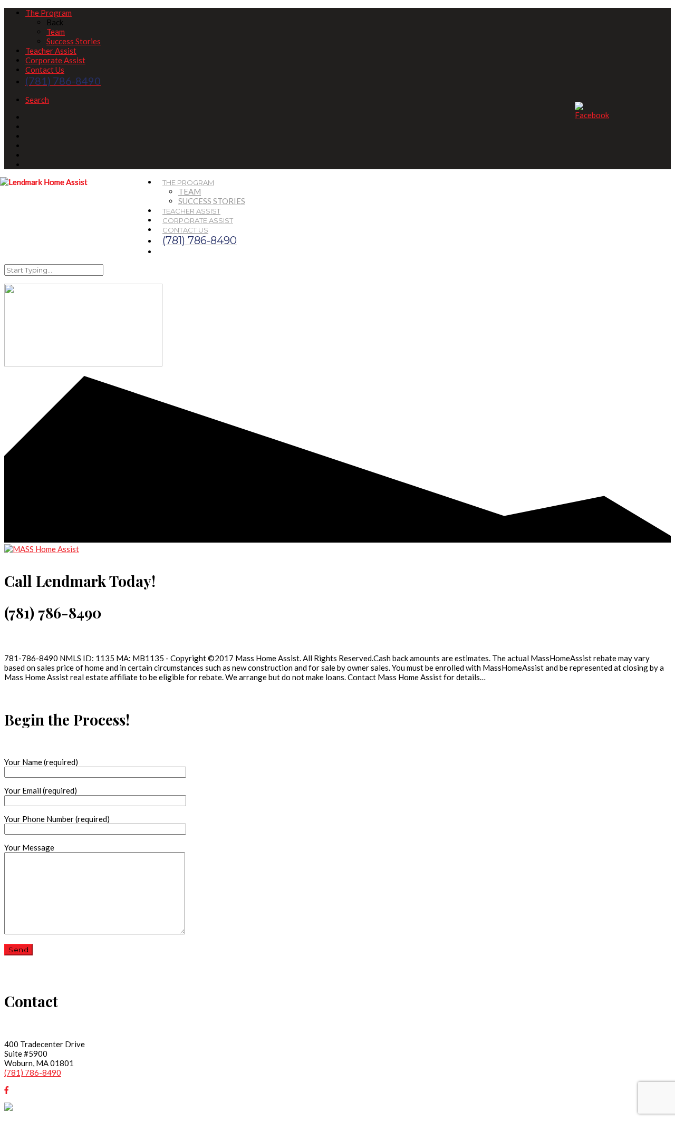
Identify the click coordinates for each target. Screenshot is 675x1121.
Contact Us (44, 69)
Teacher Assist (50, 50)
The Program (48, 12)
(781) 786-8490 (32, 1072)
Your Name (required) (41, 762)
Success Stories (73, 41)
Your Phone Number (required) (57, 819)
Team (55, 31)
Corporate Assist (55, 60)
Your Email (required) (40, 790)
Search (37, 99)
